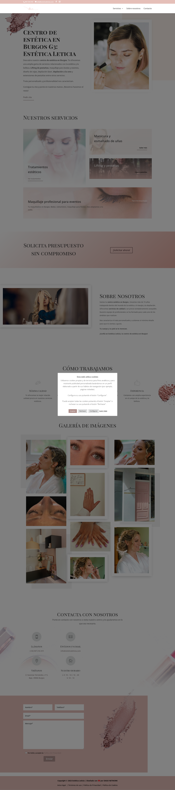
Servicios (117, 9)
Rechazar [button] (82, 411)
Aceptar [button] (72, 411)
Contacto (148, 9)
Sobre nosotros (133, 9)
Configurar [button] (93, 411)
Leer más (103, 411)
